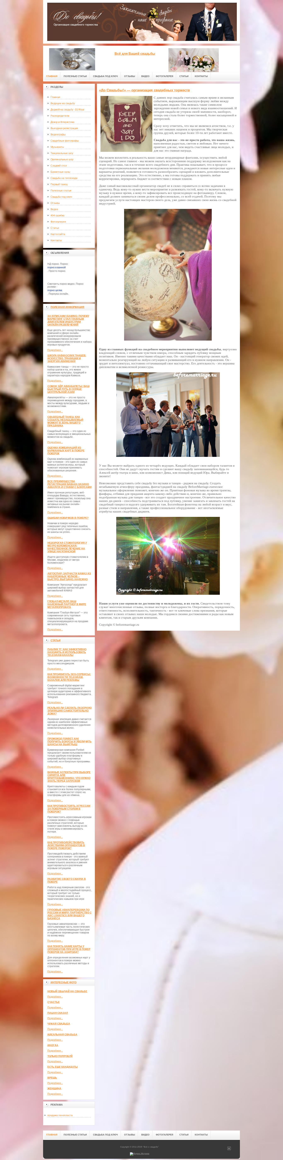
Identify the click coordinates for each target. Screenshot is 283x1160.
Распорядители (60, 115)
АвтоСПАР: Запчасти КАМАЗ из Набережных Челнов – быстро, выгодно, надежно (69, 576)
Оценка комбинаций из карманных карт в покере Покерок (66, 450)
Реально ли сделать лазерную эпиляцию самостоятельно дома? (69, 710)
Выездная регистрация (64, 128)
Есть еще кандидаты (62, 1067)
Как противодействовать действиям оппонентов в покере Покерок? (66, 845)
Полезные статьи (61, 190)
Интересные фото (63, 982)
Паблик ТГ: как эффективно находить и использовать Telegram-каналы (66, 652)
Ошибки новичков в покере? (67, 517)
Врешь (52, 1077)
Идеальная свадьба (62, 1034)
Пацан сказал (57, 1013)
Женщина (54, 1088)
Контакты (56, 240)
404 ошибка (57, 215)
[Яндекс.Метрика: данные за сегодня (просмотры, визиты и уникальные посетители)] (139, 1154)
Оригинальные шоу (62, 159)
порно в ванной (56, 267)
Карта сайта (58, 234)
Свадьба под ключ (61, 196)
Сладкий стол (59, 165)
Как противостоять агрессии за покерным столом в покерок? (68, 808)
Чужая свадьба (58, 1023)
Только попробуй (60, 1056)
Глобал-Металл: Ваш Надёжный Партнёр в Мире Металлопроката (66, 604)
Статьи (55, 228)
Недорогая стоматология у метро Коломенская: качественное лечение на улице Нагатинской (67, 547)
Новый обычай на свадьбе (67, 991)
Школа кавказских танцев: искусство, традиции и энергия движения (66, 358)
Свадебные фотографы (65, 140)
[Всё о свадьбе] (72, 58)
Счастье (53, 1002)
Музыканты (57, 147)
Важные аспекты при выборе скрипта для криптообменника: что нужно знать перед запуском (69, 776)
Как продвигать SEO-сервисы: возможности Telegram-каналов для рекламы (69, 677)
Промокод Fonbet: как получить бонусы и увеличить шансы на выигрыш (69, 741)
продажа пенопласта (60, 1115)
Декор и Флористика (62, 122)
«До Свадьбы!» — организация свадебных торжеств (144, 90)
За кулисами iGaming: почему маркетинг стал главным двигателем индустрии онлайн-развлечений (68, 320)
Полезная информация (67, 307)
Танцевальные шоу (62, 153)
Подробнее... (55, 350)
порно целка (54, 290)
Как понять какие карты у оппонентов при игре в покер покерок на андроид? (68, 949)
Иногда (52, 1045)
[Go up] (229, 1149)
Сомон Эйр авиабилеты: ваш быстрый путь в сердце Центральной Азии (68, 389)
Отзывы (55, 203)
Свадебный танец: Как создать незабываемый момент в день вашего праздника (65, 421)
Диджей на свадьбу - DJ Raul (67, 109)
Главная (55, 97)
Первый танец (59, 184)
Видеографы (58, 134)
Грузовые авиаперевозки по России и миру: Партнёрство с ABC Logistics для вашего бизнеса (69, 914)
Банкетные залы (60, 171)
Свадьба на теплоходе (64, 178)
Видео (54, 209)
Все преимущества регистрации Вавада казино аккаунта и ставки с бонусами (69, 484)
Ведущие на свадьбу (63, 103)
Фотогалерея (58, 221)
